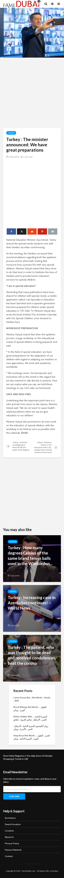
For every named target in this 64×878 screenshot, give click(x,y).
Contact (9, 856)
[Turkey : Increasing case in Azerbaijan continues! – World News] (32, 608)
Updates (11, 133)
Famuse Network (13, 849)
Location (9, 830)
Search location (13, 824)
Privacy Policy (12, 843)
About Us (9, 837)
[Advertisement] (32, 93)
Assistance (10, 818)
